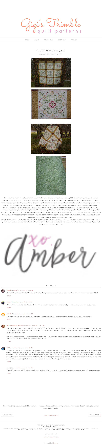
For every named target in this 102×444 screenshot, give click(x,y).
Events (74, 40)
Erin (8, 348)
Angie (9, 302)
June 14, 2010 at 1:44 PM (24, 368)
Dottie (9, 314)
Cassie (9, 290)
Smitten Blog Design (51, 437)
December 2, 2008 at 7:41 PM (22, 314)
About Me (48, 40)
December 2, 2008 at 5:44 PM (22, 290)
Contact (62, 40)
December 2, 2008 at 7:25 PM (22, 302)
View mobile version (51, 415)
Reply (9, 296)
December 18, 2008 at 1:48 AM (21, 347)
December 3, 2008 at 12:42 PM (33, 325)
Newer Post (8, 415)
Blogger (55, 443)
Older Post (94, 415)
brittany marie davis (14, 325)
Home (27, 40)
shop (37, 40)
